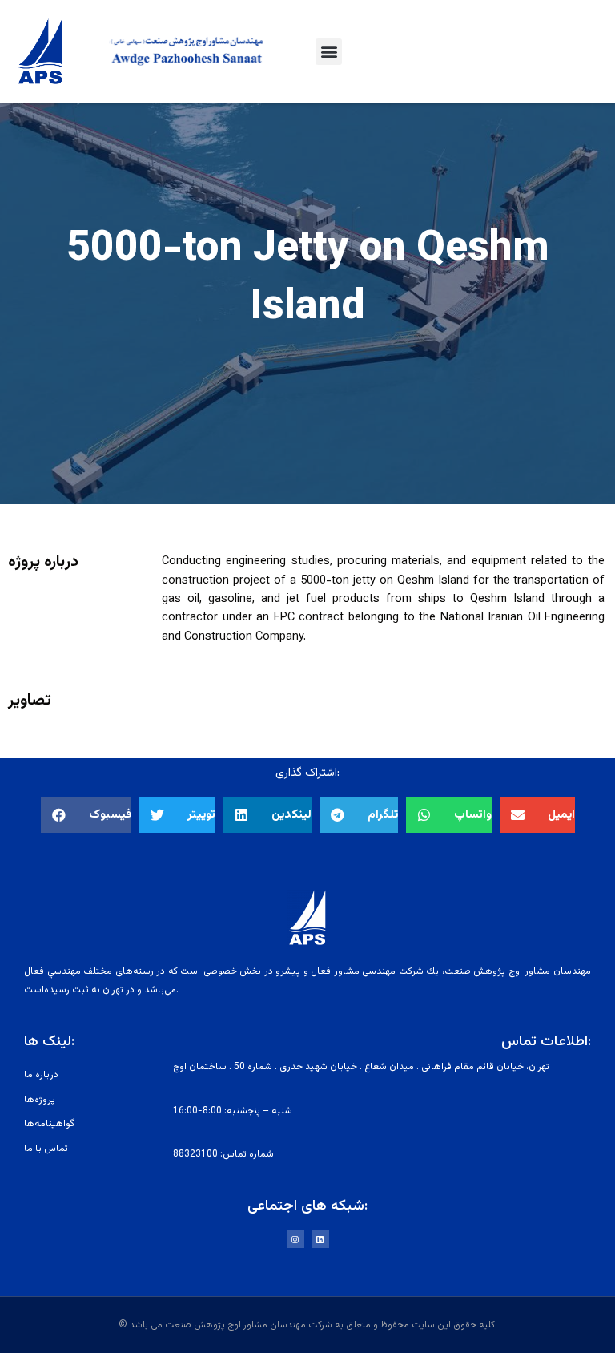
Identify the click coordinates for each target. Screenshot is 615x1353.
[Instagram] (295, 1239)
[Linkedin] (320, 1239)
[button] (329, 51)
